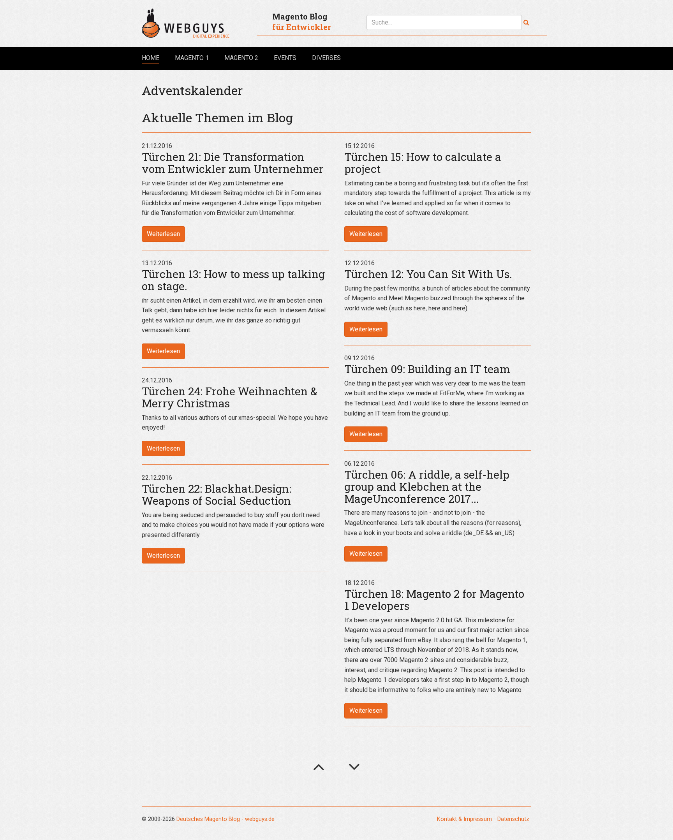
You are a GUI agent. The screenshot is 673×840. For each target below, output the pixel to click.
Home (150, 58)
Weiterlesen (163, 234)
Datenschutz (513, 819)
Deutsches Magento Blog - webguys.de (225, 819)
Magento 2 (241, 58)
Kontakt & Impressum (464, 819)
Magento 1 (192, 58)
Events (285, 58)
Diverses (326, 58)
